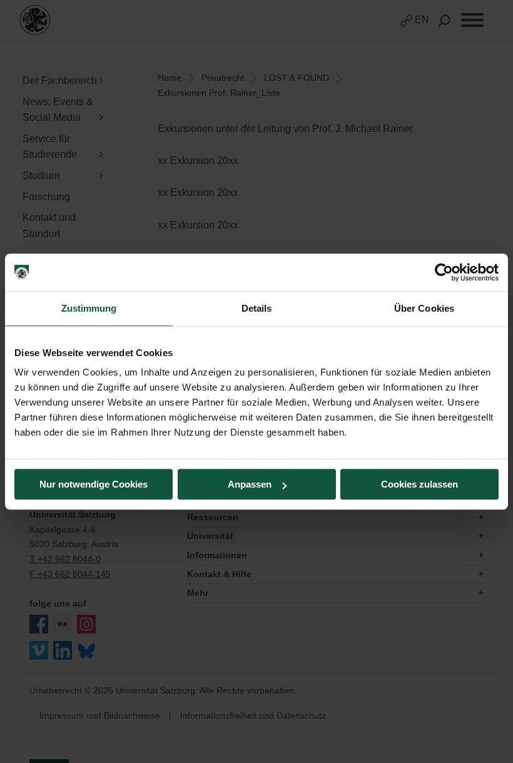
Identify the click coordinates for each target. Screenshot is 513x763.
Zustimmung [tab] (89, 308)
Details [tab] (256, 308)
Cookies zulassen (419, 484)
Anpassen (250, 484)
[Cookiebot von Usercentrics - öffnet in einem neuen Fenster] (444, 272)
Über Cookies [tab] (424, 308)
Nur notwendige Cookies (93, 484)
